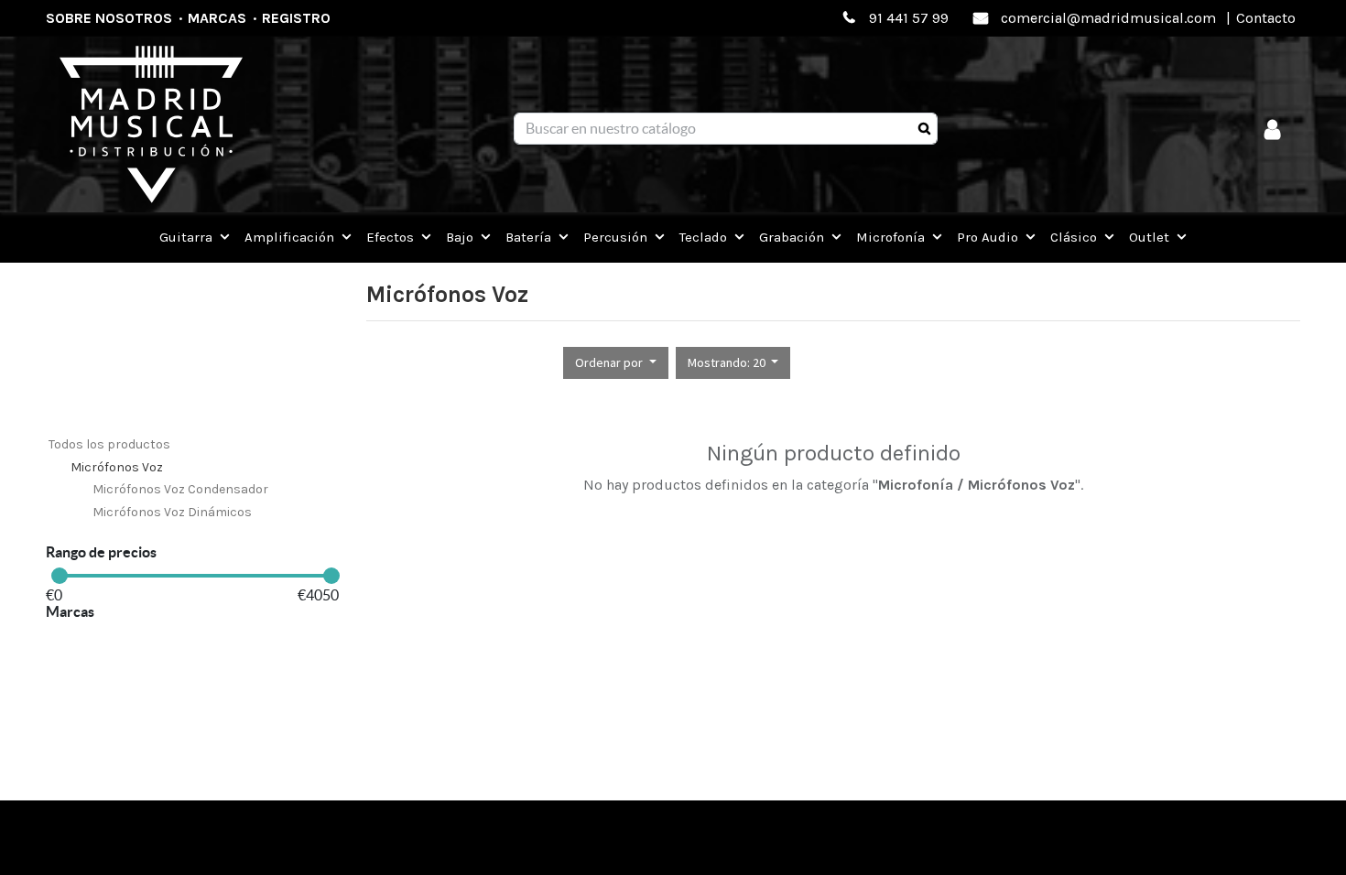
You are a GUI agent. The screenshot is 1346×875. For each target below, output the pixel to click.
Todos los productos (109, 444)
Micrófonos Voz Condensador (180, 489)
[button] (615, 363)
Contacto (1266, 18)
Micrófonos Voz (117, 467)
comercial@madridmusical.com (1108, 18)
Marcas (217, 18)
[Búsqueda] (924, 129)
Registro (296, 18)
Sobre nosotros (109, 18)
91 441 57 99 (909, 18)
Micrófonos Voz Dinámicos (172, 512)
